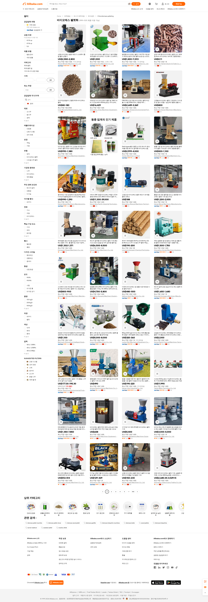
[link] (205, 581)
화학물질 (67, 16)
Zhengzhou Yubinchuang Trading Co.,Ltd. (167, 482)
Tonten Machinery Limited (131, 156)
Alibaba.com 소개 (33, 538)
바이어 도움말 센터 (128, 543)
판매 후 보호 (63, 555)
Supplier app (105, 582)
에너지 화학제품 (79, 16)
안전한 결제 (63, 543)
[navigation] (39, 254)
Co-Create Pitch (32, 547)
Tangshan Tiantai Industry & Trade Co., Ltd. (168, 64)
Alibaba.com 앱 (124, 582)
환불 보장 (62, 547)
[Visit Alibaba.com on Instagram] (168, 567)
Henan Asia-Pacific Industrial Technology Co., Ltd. (104, 204)
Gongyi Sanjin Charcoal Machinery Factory (168, 342)
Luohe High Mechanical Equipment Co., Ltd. (136, 342)
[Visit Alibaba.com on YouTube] (172, 567)
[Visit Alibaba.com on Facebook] (155, 567)
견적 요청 (93, 547)
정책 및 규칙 (63, 563)
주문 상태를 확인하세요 (161, 551)
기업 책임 (30, 551)
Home (59, 16)
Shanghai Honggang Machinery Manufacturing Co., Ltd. (168, 296)
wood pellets (145, 523)
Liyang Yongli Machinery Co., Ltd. (101, 342)
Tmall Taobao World (93, 592)
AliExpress (73, 592)
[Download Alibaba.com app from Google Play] (173, 582)
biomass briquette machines (111, 523)
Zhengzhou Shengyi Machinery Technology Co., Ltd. (136, 204)
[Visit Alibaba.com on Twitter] (163, 567)
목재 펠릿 (91, 16)
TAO (120, 592)
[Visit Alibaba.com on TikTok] (176, 567)
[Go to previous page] (103, 492)
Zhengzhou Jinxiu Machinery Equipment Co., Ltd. (104, 110)
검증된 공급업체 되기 (161, 555)
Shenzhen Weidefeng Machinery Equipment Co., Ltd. (136, 436)
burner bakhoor (32, 527)
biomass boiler (130, 523)
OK (51, 80)
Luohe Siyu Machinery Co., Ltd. (68, 436)
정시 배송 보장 (63, 551)
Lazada (104, 592)
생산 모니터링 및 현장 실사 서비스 (70, 559)
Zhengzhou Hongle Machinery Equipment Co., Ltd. (168, 250)
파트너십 (157, 559)
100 (133, 491)
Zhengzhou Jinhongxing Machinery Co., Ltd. (168, 156)
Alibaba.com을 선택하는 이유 (37, 543)
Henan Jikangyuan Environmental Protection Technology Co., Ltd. (72, 390)
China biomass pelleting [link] (106, 16)
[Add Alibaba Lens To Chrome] (56, 582)
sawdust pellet (47, 527)
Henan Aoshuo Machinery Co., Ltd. (101, 250)
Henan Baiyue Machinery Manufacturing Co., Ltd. (168, 204)
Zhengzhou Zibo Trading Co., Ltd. (101, 482)
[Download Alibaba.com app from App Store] (157, 582)
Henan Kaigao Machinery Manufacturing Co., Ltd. (72, 204)
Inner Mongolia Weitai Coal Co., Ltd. (70, 110)
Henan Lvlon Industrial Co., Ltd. (132, 388)
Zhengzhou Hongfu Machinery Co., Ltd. (71, 482)
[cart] (156, 4)
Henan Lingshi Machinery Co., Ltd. (133, 482)
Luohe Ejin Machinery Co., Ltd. (164, 436)
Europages (135, 592)
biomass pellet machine (35, 523)
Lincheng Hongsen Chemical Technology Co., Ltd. (136, 250)
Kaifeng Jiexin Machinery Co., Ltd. (133, 296)
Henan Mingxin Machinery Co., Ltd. (69, 64)
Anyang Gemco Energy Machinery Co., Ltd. (104, 388)
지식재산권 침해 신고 (129, 559)
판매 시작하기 (158, 547)
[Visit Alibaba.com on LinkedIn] (159, 567)
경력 (28, 555)
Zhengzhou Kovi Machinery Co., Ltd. (102, 64)
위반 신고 (125, 563)
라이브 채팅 (126, 547)
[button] (129, 4)
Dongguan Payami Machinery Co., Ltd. (70, 250)
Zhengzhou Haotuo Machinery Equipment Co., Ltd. (72, 156)
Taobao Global (113, 592)
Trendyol (127, 592)
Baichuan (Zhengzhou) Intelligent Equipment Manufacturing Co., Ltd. (72, 342)
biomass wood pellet (73, 523)
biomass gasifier (91, 523)
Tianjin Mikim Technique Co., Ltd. (165, 388)
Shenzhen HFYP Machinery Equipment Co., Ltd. (104, 436)
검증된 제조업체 (95, 543)
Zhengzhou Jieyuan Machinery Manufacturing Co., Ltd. (72, 296)
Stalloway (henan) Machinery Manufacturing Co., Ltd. (168, 110)
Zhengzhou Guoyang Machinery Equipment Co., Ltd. (104, 296)
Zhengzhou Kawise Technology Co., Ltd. (135, 64)
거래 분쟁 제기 (127, 551)
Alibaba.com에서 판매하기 (162, 543)
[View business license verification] (124, 599)
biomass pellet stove (54, 523)
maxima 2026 (62, 527)
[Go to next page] (137, 492)
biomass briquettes (161, 523)
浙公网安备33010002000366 (139, 599)
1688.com (81, 592)
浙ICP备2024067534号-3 (159, 599)
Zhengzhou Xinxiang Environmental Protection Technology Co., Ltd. (136, 110)
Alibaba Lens (39, 582)
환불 (123, 555)
